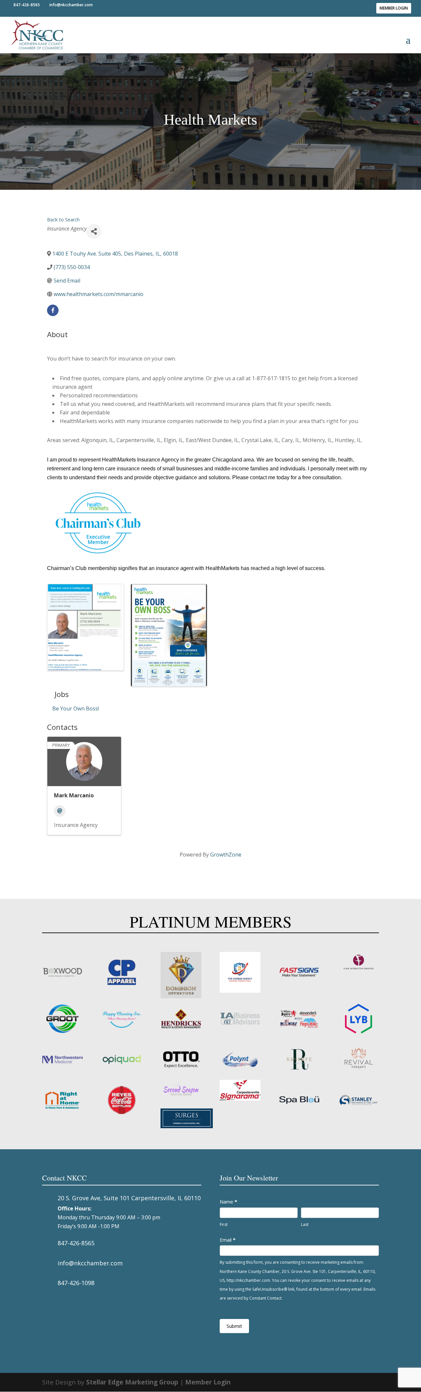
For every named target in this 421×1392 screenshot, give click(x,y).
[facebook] (53, 310)
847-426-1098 (76, 1283)
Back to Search (63, 219)
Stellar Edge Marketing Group (132, 1382)
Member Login (394, 8)
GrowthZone (225, 854)
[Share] (94, 231)
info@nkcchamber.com (90, 1263)
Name (228, 1201)
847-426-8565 (76, 1243)
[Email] (59, 811)
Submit (234, 1326)
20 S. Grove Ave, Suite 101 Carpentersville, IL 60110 (129, 1198)
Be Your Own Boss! (75, 708)
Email (227, 1239)
